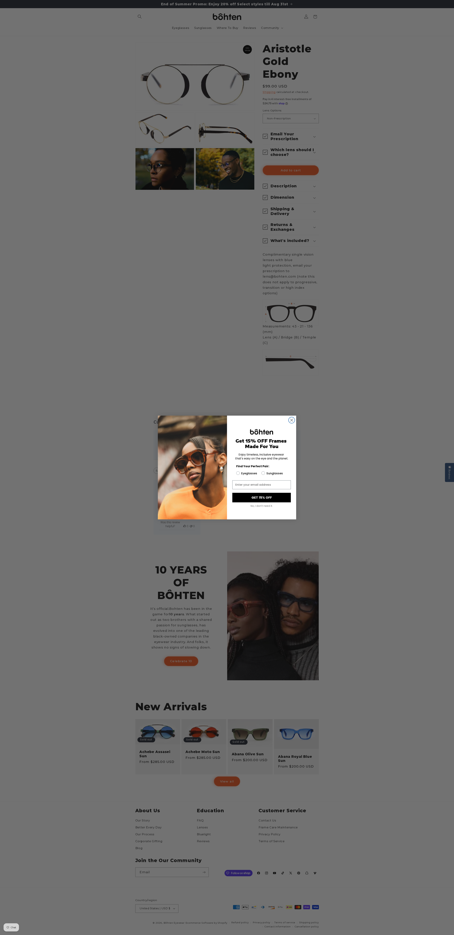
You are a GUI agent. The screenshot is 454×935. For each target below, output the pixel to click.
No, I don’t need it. (262, 506)
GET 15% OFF (261, 497)
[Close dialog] (292, 420)
